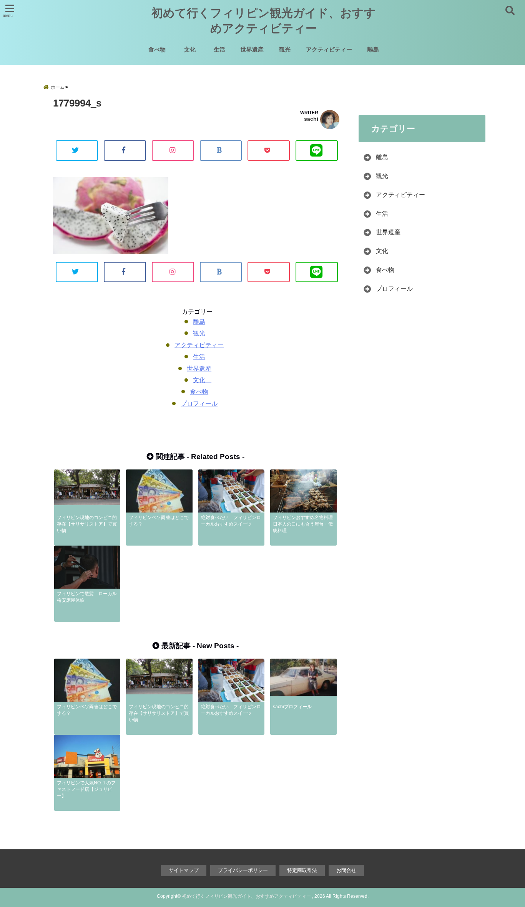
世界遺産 (252, 49)
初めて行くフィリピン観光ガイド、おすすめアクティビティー (263, 21)
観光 (285, 49)
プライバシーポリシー (243, 870)
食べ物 (157, 49)
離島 (373, 49)
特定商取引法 (302, 870)
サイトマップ (184, 870)
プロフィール (199, 403)
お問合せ (346, 870)
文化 (192, 49)
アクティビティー (329, 49)
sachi (311, 119)
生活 (219, 49)
